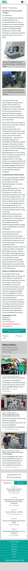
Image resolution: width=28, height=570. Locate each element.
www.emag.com (7, 326)
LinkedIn (14, 551)
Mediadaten (14, 549)
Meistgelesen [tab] (7, 483)
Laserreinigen (7, 352)
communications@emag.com (11, 324)
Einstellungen (5, 338)
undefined (3, 335)
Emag (5, 347)
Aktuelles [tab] (20, 483)
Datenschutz (14, 546)
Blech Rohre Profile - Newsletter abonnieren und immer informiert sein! (14, 330)
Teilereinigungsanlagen (10, 350)
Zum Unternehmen (15, 477)
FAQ (14, 556)
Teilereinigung (12, 347)
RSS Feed (14, 554)
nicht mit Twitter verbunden (16, 335)
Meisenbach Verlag (14, 541)
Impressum (14, 544)
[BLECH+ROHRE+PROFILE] (4, 2)
